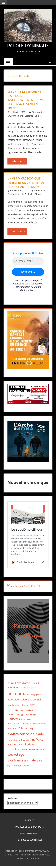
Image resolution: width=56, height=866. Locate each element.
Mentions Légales (29, 833)
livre (26, 729)
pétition (24, 749)
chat (32, 705)
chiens (10, 709)
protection (13, 749)
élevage (18, 765)
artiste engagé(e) (33, 694)
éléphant (27, 765)
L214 (21, 728)
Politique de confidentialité (29, 826)
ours (9, 744)
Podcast (30, 744)
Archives (12, 798)
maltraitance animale (25, 733)
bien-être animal (31, 699)
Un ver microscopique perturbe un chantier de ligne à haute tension (25, 182)
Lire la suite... (16, 161)
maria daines (12, 740)
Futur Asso (13, 719)
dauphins (29, 710)
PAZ (15, 744)
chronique (19, 710)
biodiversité (13, 705)
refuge (32, 749)
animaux (16, 693)
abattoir (36, 683)
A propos (29, 820)
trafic (39, 760)
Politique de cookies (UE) (29, 839)
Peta (21, 744)
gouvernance (26, 719)
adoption (12, 687)
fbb (27, 714)
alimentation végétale (27, 688)
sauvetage (15, 754)
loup (31, 728)
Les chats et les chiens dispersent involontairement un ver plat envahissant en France (26, 99)
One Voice (36, 739)
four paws (34, 715)
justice (11, 728)
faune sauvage (15, 714)
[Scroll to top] (51, 861)
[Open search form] (50, 62)
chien (41, 704)
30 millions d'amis (18, 683)
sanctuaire (40, 749)
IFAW (35, 723)
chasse (25, 705)
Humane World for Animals (19, 723)
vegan (10, 765)
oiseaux (24, 739)
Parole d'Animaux (28, 45)
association (13, 699)
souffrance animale (21, 760)
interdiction (42, 723)
